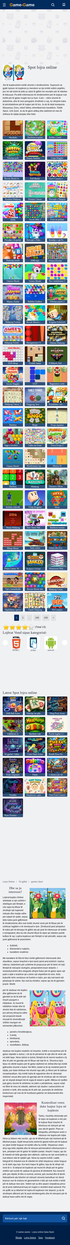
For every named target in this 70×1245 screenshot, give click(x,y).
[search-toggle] (53, 4)
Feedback (50, 1238)
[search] (63, 1218)
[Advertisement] (33, 36)
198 (37, 617)
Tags (40, 1238)
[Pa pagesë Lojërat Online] (22, 4)
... (29, 617)
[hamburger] (4, 4)
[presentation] (5, 642)
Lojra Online (30, 1238)
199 (46, 617)
